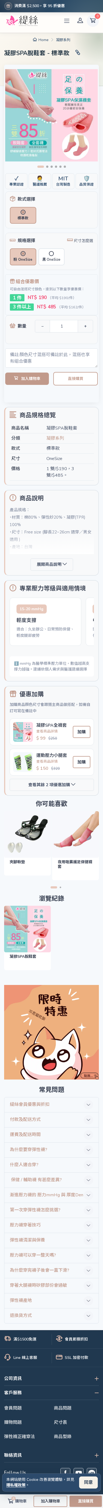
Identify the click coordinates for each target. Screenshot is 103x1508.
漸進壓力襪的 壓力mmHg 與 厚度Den (46, 1195)
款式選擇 (26, 199)
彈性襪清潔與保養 (27, 1240)
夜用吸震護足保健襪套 (75, 864)
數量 (22, 326)
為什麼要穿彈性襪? (28, 1150)
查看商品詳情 (47, 731)
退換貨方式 (21, 1316)
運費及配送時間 (25, 1135)
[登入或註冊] (80, 21)
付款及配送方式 (25, 1120)
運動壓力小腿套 (51, 755)
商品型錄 (62, 1437)
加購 (81, 732)
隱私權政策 (16, 1485)
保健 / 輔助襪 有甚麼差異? (36, 1180)
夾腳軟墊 (17, 862)
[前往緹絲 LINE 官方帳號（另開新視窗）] (92, 1473)
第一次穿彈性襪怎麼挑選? (35, 1210)
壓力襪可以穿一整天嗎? (33, 1255)
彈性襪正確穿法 (19, 1437)
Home (43, 40)
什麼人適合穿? (24, 1165)
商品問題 (62, 1408)
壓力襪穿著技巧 (25, 1225)
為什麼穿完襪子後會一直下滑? (39, 1270)
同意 (88, 1482)
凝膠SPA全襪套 (51, 725)
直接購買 (75, 378)
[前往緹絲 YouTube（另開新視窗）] (78, 1473)
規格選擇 (26, 241)
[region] (52, 623)
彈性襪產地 (21, 1300)
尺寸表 (60, 1422)
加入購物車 (30, 378)
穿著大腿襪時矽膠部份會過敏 (38, 1285)
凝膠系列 (63, 40)
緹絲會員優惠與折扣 (29, 1104)
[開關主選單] (67, 21)
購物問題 (13, 1422)
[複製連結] (78, 53)
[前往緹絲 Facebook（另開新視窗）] (65, 1473)
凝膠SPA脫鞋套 (23, 956)
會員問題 (13, 1408)
